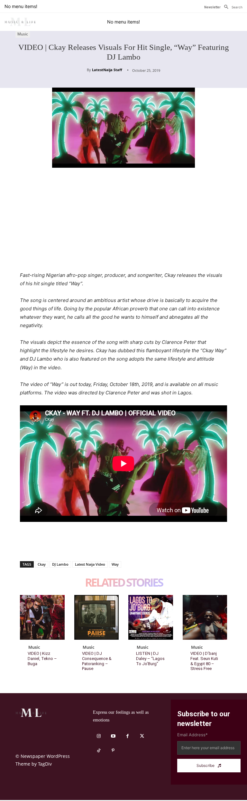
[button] (231, 7)
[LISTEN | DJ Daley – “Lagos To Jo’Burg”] (150, 617)
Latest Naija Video (90, 564)
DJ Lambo (60, 564)
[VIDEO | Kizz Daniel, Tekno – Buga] (42, 617)
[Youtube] (113, 736)
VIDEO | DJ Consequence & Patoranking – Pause (97, 661)
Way (115, 564)
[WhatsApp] (70, 544)
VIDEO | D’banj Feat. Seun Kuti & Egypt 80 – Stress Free (204, 661)
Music (22, 34)
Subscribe (206, 765)
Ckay (42, 564)
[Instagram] (98, 736)
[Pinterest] (56, 544)
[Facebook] (26, 544)
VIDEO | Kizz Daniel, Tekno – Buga (42, 658)
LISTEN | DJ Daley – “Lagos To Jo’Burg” (150, 658)
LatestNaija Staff (107, 69)
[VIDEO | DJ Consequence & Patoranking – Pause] (96, 617)
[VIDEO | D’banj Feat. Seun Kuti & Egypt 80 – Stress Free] (205, 617)
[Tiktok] (98, 750)
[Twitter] (41, 544)
